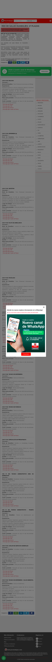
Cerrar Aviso (26, 354)
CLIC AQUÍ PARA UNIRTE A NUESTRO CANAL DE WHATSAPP (23, 312)
